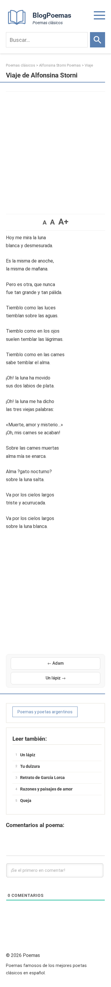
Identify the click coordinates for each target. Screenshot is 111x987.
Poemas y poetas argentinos (45, 711)
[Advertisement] (55, 150)
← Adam (55, 663)
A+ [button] (63, 222)
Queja (25, 800)
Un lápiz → (56, 678)
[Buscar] (97, 39)
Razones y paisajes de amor (46, 789)
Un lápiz (27, 754)
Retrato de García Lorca (42, 777)
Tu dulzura (30, 766)
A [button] (44, 222)
